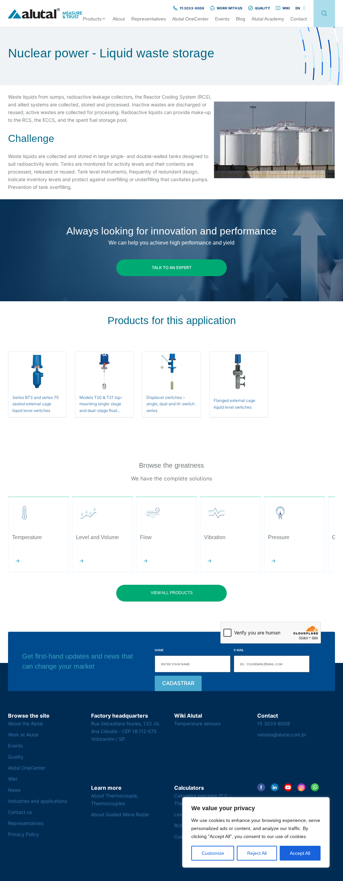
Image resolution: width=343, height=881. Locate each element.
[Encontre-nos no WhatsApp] (315, 787)
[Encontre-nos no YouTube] (288, 787)
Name (159, 650)
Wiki (12, 779)
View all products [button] (172, 592)
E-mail (239, 650)
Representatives (26, 823)
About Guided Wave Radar (120, 814)
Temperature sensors (197, 723)
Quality (15, 757)
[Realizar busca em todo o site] (324, 13)
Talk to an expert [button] (172, 267)
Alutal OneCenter (26, 768)
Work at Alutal (23, 734)
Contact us (20, 812)
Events (15, 745)
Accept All (300, 853)
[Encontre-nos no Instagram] (301, 787)
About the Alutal (25, 723)
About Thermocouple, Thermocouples (114, 799)
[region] (256, 832)
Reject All (257, 853)
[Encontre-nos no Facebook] (261, 787)
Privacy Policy (23, 834)
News (14, 790)
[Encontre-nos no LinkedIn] (275, 787)
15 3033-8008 (273, 723)
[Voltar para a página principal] (45, 13)
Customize (213, 853)
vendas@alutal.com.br (281, 734)
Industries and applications (37, 801)
